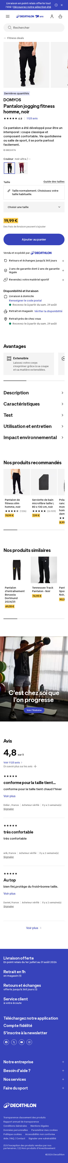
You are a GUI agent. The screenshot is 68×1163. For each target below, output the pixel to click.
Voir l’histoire (34, 710)
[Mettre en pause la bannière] (56, 5)
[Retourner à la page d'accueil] (29, 16)
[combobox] (34, 207)
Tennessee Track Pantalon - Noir (43, 589)
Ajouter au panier (34, 239)
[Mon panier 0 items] (60, 16)
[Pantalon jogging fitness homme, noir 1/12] (26, 65)
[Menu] (7, 16)
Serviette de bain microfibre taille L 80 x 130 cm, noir (43, 503)
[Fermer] (62, 5)
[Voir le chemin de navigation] (4, 38)
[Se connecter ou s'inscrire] (52, 16)
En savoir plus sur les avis (17, 766)
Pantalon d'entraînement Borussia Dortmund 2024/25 (15, 594)
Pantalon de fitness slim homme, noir (13, 503)
